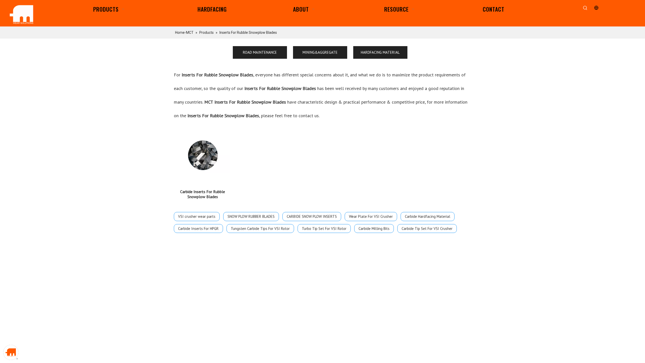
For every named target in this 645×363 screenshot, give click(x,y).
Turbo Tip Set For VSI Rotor (324, 228)
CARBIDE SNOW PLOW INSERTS (312, 216)
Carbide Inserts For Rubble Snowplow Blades (202, 194)
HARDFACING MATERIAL (380, 52)
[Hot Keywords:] (585, 8)
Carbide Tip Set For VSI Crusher (427, 228)
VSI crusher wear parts (196, 216)
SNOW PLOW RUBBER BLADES (251, 216)
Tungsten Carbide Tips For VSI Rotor (260, 228)
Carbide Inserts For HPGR (198, 228)
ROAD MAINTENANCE (260, 52)
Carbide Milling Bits (374, 228)
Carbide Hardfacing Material (427, 216)
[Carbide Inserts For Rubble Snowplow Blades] (202, 155)
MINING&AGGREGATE (320, 52)
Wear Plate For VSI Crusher (371, 216)
